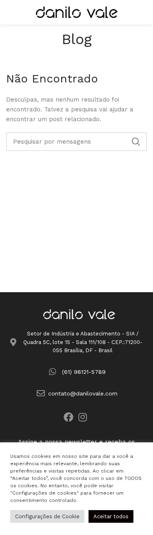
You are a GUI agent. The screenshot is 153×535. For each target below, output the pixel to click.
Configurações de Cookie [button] (47, 516)
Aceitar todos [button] (111, 516)
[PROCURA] (136, 141)
